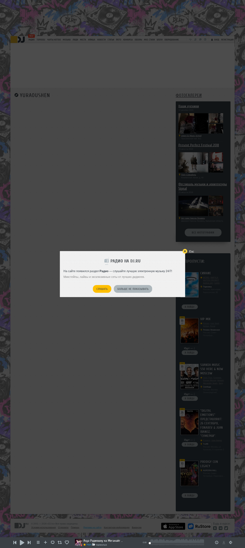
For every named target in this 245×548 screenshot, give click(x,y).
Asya (88, 544)
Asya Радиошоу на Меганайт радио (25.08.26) (103, 540)
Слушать (102, 289)
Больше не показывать (133, 289)
